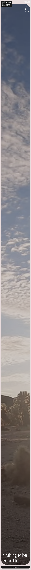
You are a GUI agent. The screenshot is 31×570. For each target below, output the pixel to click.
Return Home (15, 567)
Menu (27, 1)
